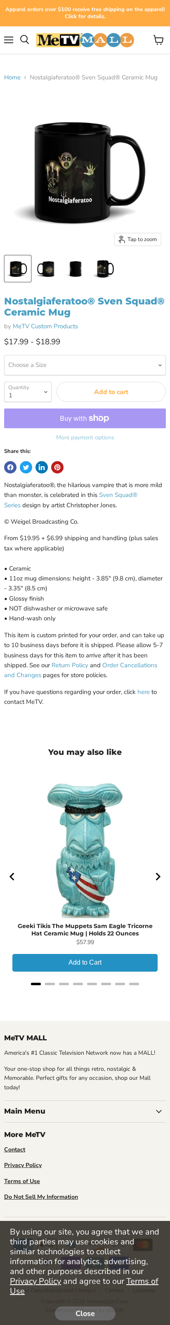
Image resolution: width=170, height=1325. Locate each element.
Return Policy (70, 665)
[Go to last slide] (12, 876)
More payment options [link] (85, 437)
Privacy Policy (35, 1281)
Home (12, 77)
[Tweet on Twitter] (26, 467)
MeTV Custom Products (45, 326)
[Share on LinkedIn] (41, 467)
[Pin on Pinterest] (57, 467)
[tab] (36, 984)
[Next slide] (157, 876)
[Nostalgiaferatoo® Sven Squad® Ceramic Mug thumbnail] (18, 268)
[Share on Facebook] (10, 467)
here (143, 692)
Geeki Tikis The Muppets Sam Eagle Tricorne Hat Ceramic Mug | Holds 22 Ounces (85, 929)
